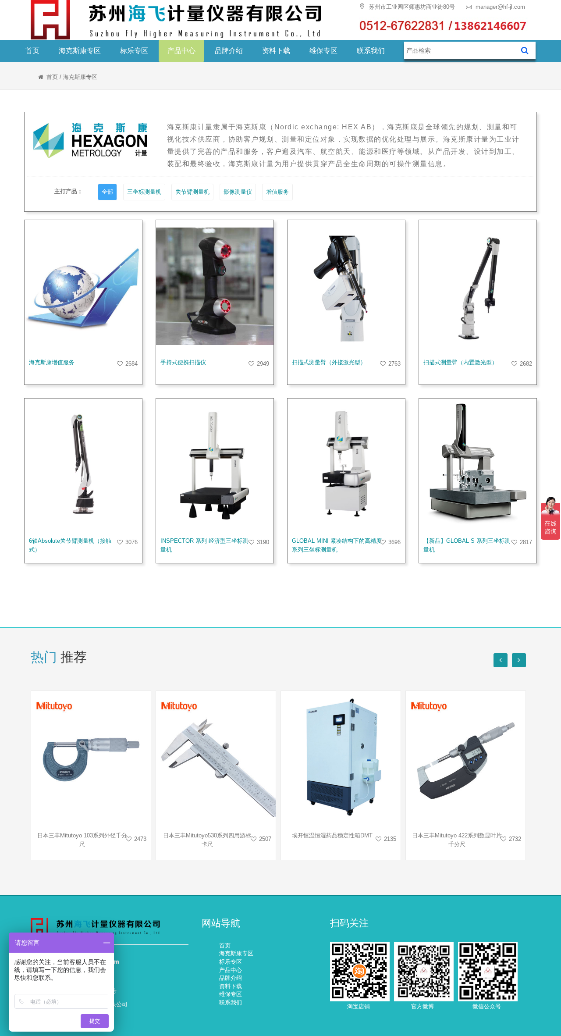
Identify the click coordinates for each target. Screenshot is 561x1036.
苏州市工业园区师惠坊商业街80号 (411, 7)
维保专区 (323, 50)
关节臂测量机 (192, 192)
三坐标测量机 (144, 192)
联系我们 (371, 50)
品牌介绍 (229, 50)
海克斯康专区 (80, 50)
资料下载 (276, 50)
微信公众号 (486, 1006)
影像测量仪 (238, 192)
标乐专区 (134, 50)
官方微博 (422, 1006)
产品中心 (181, 50)
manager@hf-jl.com (499, 7)
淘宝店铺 (358, 1006)
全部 (107, 192)
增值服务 (277, 192)
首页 (32, 50)
